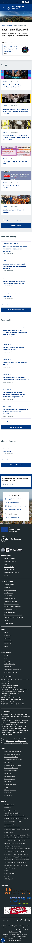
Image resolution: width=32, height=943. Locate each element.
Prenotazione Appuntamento (12, 765)
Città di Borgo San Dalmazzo (17, 8)
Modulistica (7, 344)
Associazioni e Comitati (10, 672)
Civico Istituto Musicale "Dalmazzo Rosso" (16, 818)
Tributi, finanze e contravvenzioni (13, 618)
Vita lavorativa (8, 623)
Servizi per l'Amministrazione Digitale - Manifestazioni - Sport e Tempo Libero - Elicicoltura (15, 266)
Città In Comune (13, 932)
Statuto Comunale (9, 776)
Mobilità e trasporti (9, 612)
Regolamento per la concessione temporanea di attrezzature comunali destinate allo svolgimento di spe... (14, 395)
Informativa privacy (9, 779)
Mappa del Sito (8, 795)
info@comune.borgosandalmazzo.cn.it (15, 692)
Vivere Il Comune (16, 465)
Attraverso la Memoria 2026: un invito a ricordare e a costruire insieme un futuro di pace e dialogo (16, 137)
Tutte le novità (16, 225)
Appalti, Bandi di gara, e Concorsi (14, 327)
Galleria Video (8, 667)
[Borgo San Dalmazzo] (8, 7)
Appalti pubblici (8, 593)
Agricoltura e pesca (9, 585)
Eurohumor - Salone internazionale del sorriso (17, 829)
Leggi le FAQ (8, 762)
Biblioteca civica (8, 643)
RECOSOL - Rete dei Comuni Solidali (14, 816)
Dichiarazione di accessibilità (12, 754)
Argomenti (9, 25)
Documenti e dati (16, 427)
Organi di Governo (9, 559)
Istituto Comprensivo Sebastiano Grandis (15, 865)
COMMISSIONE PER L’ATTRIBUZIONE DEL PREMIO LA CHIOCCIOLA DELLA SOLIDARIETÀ (15, 249)
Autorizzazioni (8, 596)
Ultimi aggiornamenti (10, 790)
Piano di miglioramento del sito (13, 760)
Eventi (6, 656)
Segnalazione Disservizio (11, 768)
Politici (6, 575)
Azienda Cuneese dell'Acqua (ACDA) (14, 843)
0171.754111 (7, 681)
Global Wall (7, 807)
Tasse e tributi (8, 641)
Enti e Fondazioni (9, 570)
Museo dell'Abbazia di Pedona (12, 821)
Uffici (5, 261)
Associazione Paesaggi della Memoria (14, 851)
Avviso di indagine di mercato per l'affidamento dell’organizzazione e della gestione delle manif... (15, 332)
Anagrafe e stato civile (10, 590)
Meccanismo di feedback (11, 757)
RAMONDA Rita (7, 296)
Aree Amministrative (10, 561)
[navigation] (3, 7)
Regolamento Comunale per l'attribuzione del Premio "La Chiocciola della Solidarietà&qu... (15, 412)
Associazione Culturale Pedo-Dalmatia (15, 840)
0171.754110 (7, 683)
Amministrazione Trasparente (12, 751)
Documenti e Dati (9, 567)
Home (3, 25)
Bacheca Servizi (8, 773)
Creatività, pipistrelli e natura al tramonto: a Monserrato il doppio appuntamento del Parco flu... (15, 111)
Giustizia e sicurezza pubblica (12, 607)
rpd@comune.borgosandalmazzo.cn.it (15, 741)
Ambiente (7, 587)
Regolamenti (7, 389)
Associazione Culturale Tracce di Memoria (16, 854)
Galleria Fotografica (9, 664)
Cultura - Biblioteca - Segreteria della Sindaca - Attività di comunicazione (14, 282)
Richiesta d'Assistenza (10, 771)
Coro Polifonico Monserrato (12, 846)
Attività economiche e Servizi (12, 669)
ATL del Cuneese (9, 805)
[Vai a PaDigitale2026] (11, 550)
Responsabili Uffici (9, 293)
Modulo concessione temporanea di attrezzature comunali (13, 348)
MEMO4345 (7, 871)
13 (20, 220)
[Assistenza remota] (20, 932)
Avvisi (6, 646)
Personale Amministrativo (11, 572)
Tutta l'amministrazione (16, 310)
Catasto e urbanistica (10, 598)
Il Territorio (7, 661)
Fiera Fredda (7, 451)
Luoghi (6, 658)
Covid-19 (7, 638)
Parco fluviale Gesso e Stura (12, 813)
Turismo (6, 620)
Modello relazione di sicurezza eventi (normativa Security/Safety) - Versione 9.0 (16, 378)
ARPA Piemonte (8, 879)
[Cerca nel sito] (27, 8)
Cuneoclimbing (8, 832)
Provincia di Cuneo (9, 873)
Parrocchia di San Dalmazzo (12, 827)
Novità (5, 82)
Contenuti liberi (9, 448)
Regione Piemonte (6, 2)
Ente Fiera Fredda (9, 824)
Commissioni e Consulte (11, 244)
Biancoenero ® (17, 936)
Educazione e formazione (11, 604)
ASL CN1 (7, 876)
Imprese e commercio (10, 609)
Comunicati (7, 635)
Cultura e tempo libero (10, 601)
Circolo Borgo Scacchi (10, 810)
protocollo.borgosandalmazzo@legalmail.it (17, 689)
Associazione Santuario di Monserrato (15, 862)
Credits (6, 787)
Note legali (7, 782)
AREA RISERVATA (16, 940)
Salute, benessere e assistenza (13, 615)
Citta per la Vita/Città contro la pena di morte (17, 838)
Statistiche (7, 793)
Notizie (6, 632)
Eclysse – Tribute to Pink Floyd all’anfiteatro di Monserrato (11, 49)
